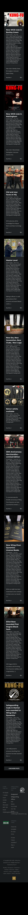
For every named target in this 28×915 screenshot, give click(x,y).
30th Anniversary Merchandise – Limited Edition (13, 454)
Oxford (13, 873)
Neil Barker (9, 459)
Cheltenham (17, 867)
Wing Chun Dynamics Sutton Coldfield (12, 60)
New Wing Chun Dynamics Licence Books (13, 547)
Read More (8, 77)
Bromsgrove (10, 867)
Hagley (16, 869)
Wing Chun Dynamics (17, 36)
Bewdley (5, 867)
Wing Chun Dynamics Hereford (14, 41)
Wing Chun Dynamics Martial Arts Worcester (13, 136)
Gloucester (11, 869)
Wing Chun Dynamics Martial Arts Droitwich (13, 130)
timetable (13, 829)
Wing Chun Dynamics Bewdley (12, 37)
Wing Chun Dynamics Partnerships (13, 139)
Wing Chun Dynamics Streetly (13, 140)
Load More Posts (14, 768)
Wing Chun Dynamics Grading (12, 40)
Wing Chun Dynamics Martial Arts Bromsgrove (13, 46)
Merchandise (9, 348)
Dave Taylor (10, 34)
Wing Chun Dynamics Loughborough (10, 45)
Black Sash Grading (14, 198)
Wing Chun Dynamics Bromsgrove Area (14, 38)
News (11, 36)
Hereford (6, 871)
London (10, 871)
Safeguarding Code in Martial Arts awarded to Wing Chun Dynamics (13, 710)
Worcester (18, 873)
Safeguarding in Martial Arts (15, 556)
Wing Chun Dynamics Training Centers (12, 62)
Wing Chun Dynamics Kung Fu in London (13, 42)
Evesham (6, 869)
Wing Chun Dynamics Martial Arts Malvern (13, 52)
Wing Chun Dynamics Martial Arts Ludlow (13, 51)
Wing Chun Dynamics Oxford (12, 138)
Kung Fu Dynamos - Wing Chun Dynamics (13, 264)
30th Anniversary (13, 264)
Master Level (12, 260)
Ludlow (4, 873)
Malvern (9, 873)
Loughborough (16, 871)
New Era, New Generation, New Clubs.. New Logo (14, 340)
